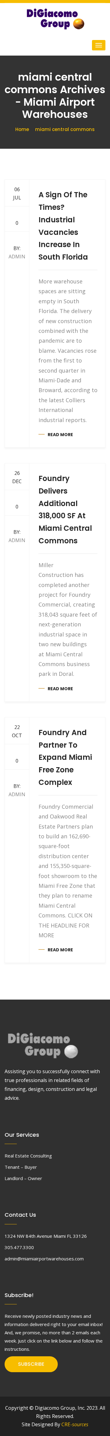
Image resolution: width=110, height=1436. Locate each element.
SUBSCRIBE (31, 1364)
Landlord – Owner (23, 1178)
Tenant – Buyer (21, 1167)
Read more (60, 435)
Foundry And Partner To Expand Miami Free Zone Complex (65, 757)
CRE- (74, 1424)
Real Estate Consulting (28, 1156)
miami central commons (65, 129)
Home (22, 129)
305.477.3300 (19, 1247)
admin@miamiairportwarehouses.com (44, 1259)
